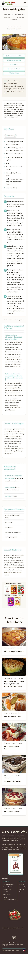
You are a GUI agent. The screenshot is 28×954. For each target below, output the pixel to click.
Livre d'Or (5, 892)
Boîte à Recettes (7, 889)
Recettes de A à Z (7, 886)
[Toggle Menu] (24, 3)
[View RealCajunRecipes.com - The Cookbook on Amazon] (15, 864)
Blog (20, 892)
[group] (10, 136)
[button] (14, 42)
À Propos (21, 884)
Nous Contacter (7, 894)
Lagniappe (5, 897)
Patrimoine (21, 889)
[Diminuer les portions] (5, 135)
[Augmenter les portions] (15, 135)
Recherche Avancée (8, 884)
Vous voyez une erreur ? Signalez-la (15, 320)
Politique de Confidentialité (10, 899)
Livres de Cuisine (23, 886)
